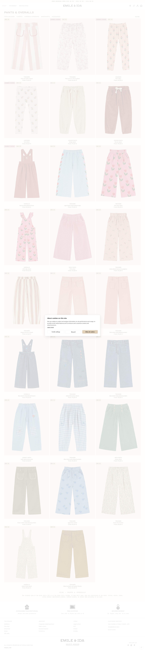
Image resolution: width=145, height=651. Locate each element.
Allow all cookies (90, 331)
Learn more (50, 327)
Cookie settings (56, 331)
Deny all (73, 332)
